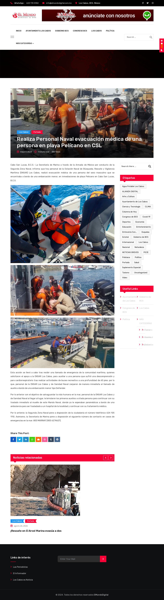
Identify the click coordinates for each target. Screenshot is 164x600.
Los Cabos (143, 242)
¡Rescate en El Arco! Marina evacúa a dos (36, 530)
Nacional (126, 247)
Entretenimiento (143, 227)
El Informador (19, 573)
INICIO (18, 31)
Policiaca (126, 257)
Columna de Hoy (129, 212)
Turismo (125, 272)
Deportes (126, 222)
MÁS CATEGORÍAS (24, 43)
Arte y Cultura (128, 196)
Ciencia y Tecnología (131, 206)
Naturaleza (139, 247)
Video (124, 277)
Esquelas (145, 232)
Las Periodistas (20, 567)
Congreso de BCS (130, 217)
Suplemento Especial (131, 267)
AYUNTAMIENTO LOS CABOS (38, 31)
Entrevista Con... (129, 232)
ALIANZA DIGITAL (130, 191)
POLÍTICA (110, 31)
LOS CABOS (96, 31)
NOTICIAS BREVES (130, 252)
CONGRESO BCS (80, 31)
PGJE (146, 252)
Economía (139, 222)
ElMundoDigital (101, 595)
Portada (125, 262)
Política (138, 257)
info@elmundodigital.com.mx (59, 3)
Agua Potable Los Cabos (133, 186)
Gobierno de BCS (141, 237)
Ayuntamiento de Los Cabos (135, 201)
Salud (136, 262)
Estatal (125, 237)
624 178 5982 (32, 3)
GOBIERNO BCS (62, 31)
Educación (126, 227)
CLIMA (148, 206)
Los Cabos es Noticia (23, 580)
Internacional (128, 242)
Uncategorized (140, 272)
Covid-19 (146, 217)
